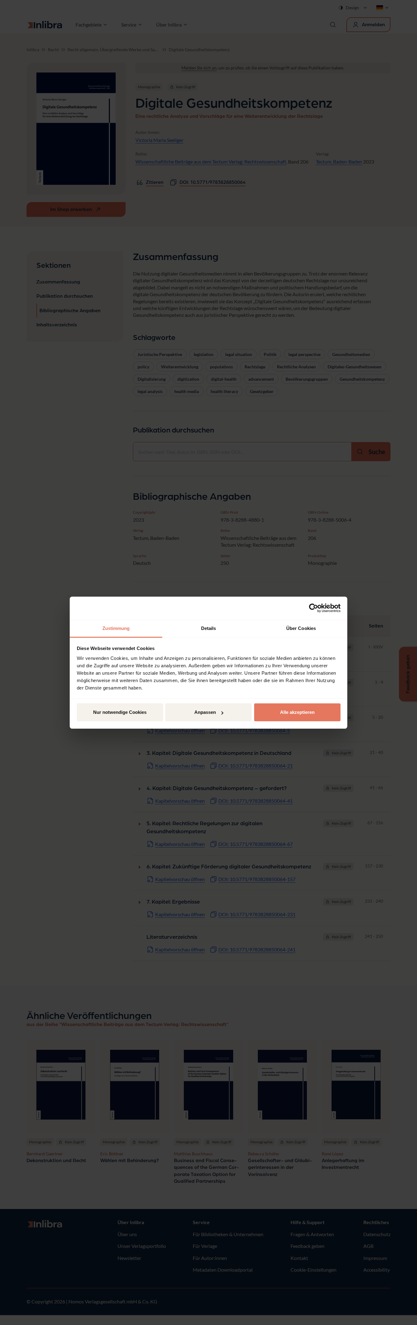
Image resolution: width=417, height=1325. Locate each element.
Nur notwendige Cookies (120, 712)
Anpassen (205, 712)
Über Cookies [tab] (301, 628)
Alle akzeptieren (297, 712)
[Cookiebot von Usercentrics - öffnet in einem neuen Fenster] (314, 608)
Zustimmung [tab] (116, 628)
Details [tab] (208, 628)
